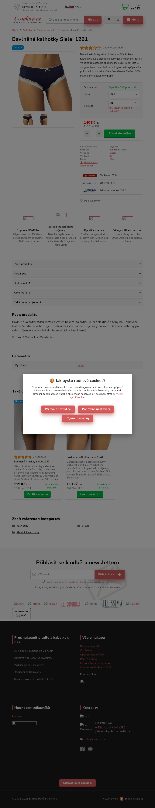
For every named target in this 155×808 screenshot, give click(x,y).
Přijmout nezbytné (58, 409)
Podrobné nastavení (96, 409)
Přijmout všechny (77, 418)
